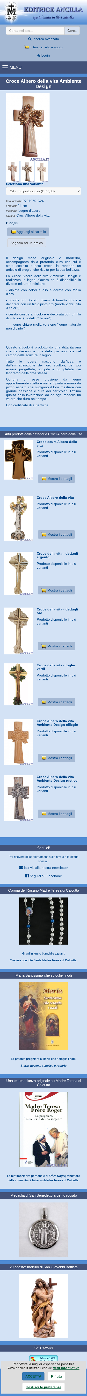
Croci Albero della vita (33, 215)
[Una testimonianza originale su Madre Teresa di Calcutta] (43, 1129)
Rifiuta (56, 1376)
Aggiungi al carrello (31, 232)
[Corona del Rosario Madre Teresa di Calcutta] (43, 920)
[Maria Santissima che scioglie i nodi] (43, 1016)
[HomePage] (43, 12)
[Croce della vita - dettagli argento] (18, 573)
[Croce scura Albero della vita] (18, 460)
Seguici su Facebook (45, 876)
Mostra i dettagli (59, 479)
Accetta (33, 1376)
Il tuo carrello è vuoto (46, 47)
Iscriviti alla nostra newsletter (45, 868)
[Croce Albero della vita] (18, 518)
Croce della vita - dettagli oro (57, 611)
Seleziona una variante (25, 184)
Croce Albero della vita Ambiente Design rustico (57, 778)
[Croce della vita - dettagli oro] (18, 631)
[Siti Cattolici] (43, 1360)
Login (45, 55)
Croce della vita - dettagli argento (57, 555)
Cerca (72, 31)
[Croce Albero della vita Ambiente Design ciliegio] (18, 742)
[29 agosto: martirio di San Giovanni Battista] (43, 1305)
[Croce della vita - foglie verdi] (18, 684)
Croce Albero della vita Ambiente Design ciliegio (57, 723)
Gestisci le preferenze (43, 1387)
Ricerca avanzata (45, 39)
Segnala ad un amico (26, 243)
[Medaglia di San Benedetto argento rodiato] (43, 1229)
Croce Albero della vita (55, 497)
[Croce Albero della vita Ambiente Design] (43, 127)
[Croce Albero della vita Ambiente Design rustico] (18, 798)
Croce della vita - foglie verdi (56, 667)
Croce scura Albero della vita (57, 443)
